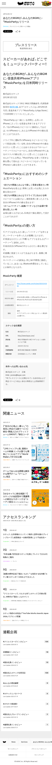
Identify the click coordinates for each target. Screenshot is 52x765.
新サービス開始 (25, 26)
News (13, 742)
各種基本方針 (13, 755)
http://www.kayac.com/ (26, 335)
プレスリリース (14, 26)
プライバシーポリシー (39, 749)
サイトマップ (39, 755)
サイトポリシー (13, 749)
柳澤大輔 (14, 107)
